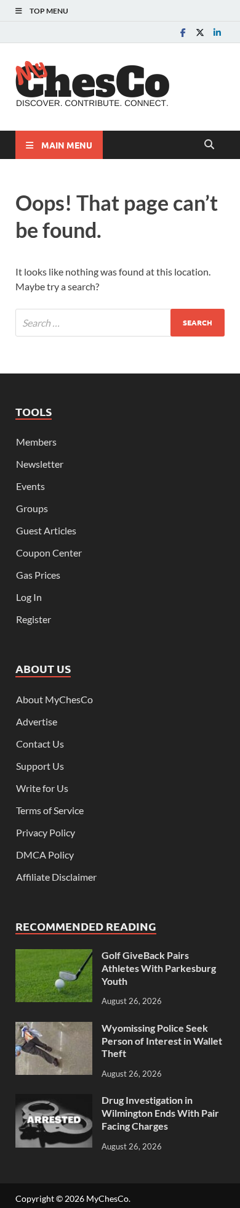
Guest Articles (46, 530)
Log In (29, 597)
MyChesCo (107, 1198)
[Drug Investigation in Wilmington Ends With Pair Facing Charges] (53, 1101)
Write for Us (42, 788)
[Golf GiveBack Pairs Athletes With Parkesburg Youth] (53, 956)
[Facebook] (182, 32)
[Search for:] (120, 323)
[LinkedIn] (217, 32)
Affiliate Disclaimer (56, 877)
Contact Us (40, 743)
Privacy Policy (45, 832)
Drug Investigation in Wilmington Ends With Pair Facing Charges (160, 1113)
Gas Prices (38, 575)
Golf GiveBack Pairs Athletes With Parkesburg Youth (159, 968)
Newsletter (39, 464)
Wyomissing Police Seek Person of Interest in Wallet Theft (162, 1040)
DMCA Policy (45, 854)
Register (33, 619)
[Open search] (209, 145)
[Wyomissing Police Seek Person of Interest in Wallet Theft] (53, 1029)
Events (30, 486)
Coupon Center (49, 552)
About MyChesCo (54, 699)
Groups (32, 508)
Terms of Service (50, 810)
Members (36, 441)
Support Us (40, 766)
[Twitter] (200, 32)
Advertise (36, 721)
